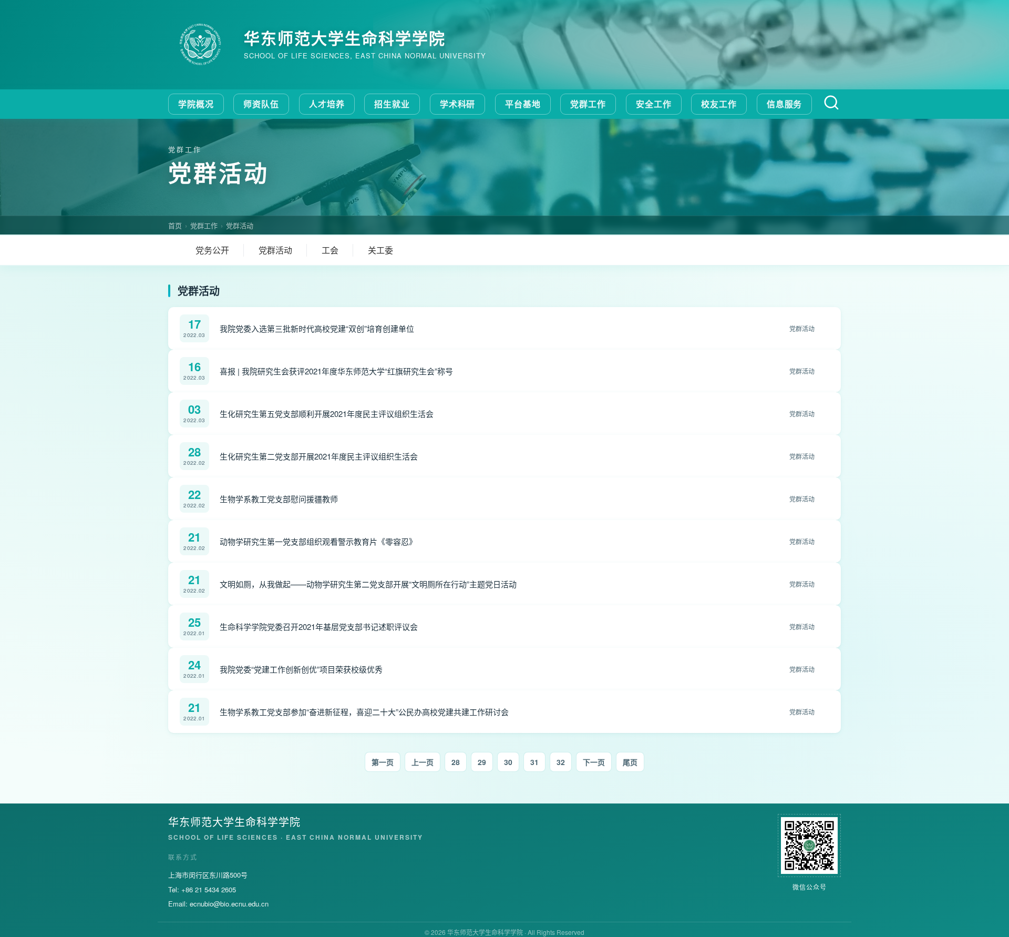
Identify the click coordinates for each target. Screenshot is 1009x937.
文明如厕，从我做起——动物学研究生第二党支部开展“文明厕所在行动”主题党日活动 (368, 583)
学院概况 (196, 104)
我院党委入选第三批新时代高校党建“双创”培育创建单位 (317, 328)
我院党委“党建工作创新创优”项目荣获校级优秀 (301, 669)
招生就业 (392, 104)
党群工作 (588, 104)
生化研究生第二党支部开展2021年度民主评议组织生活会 (319, 456)
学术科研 (458, 104)
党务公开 (212, 250)
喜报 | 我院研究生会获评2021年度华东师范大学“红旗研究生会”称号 (336, 370)
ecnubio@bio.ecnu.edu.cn (229, 904)
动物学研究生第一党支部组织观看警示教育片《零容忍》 (318, 541)
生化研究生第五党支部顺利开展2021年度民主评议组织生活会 (327, 413)
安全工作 (654, 104)
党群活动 (239, 225)
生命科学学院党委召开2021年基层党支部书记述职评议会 (319, 626)
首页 (175, 225)
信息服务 (784, 104)
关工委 (380, 250)
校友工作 (719, 104)
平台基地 (523, 104)
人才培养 (327, 104)
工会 (330, 250)
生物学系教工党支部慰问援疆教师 (279, 498)
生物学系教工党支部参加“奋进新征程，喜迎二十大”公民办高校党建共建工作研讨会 (364, 711)
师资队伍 (261, 104)
